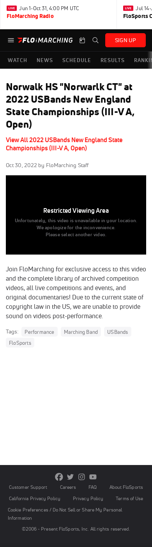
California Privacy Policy (34, 498)
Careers (68, 487)
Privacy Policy (88, 498)
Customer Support (28, 487)
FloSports (20, 343)
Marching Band (81, 332)
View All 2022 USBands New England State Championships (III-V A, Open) (64, 144)
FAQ (92, 487)
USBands (117, 332)
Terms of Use (129, 498)
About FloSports (126, 487)
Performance (39, 332)
